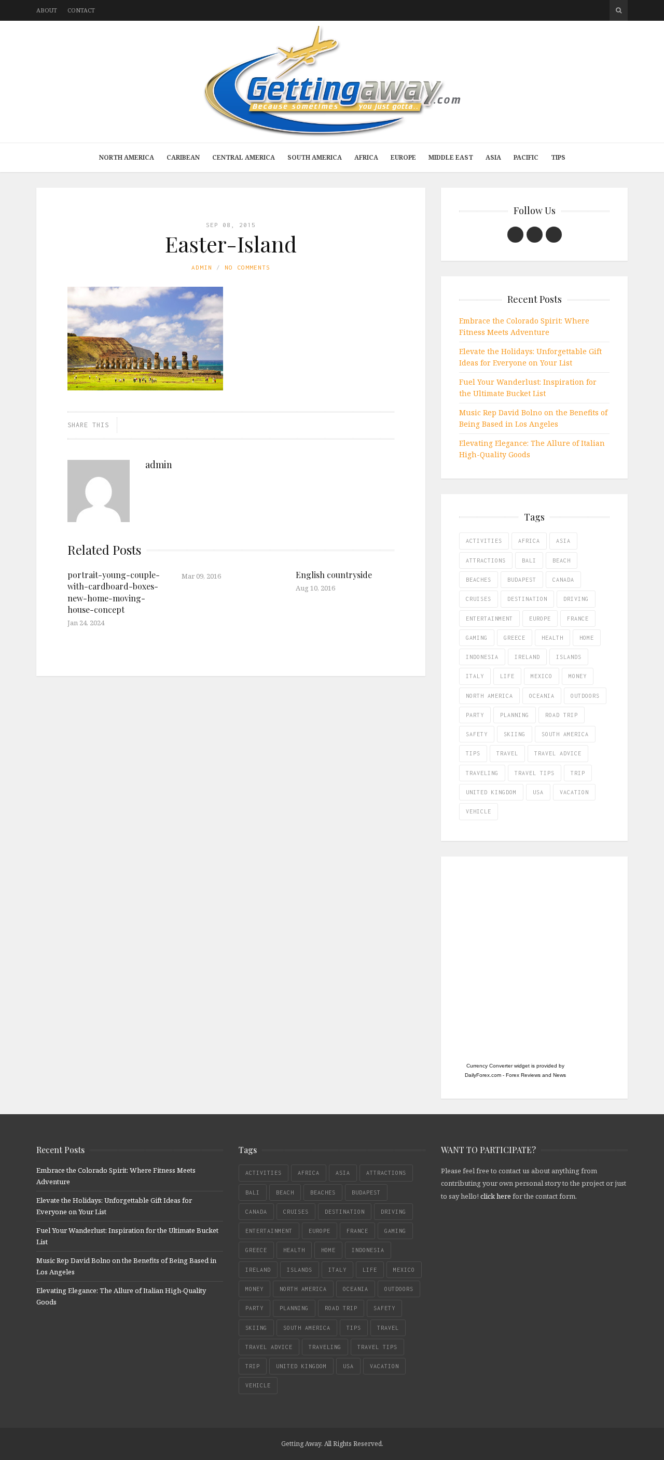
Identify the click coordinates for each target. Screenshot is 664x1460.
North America (126, 157)
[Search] (619, 10)
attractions (486, 560)
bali (529, 560)
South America (314, 157)
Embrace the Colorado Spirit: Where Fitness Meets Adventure (524, 326)
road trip (561, 715)
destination (527, 599)
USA (538, 792)
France (578, 618)
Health (552, 638)
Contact (81, 10)
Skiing (514, 734)
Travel (507, 753)
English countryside (334, 574)
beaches (478, 580)
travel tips (535, 773)
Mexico (541, 676)
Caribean (183, 157)
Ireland (527, 657)
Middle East (450, 157)
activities (484, 541)
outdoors (585, 696)
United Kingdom (491, 792)
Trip (578, 773)
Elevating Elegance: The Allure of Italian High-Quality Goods (532, 448)
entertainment (489, 618)
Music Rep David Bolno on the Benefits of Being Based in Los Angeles (533, 418)
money (578, 676)
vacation (574, 792)
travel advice (558, 753)
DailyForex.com (483, 1075)
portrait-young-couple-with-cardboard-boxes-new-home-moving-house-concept (113, 592)
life (507, 676)
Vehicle (478, 811)
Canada (563, 580)
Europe (403, 157)
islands (569, 657)
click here (495, 1196)
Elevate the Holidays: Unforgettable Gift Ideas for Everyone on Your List (530, 357)
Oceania (542, 696)
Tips (558, 157)
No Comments (247, 267)
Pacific (526, 157)
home (586, 638)
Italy (475, 676)
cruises (478, 599)
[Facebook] (515, 235)
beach (561, 560)
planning (514, 715)
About (46, 10)
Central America (243, 157)
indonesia (482, 657)
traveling (482, 773)
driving (576, 599)
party (475, 715)
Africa (366, 157)
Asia (493, 157)
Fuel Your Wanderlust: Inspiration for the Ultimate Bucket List (528, 387)
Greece (514, 638)
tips (473, 753)
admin (201, 267)
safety (477, 734)
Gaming (477, 638)
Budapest (521, 580)
